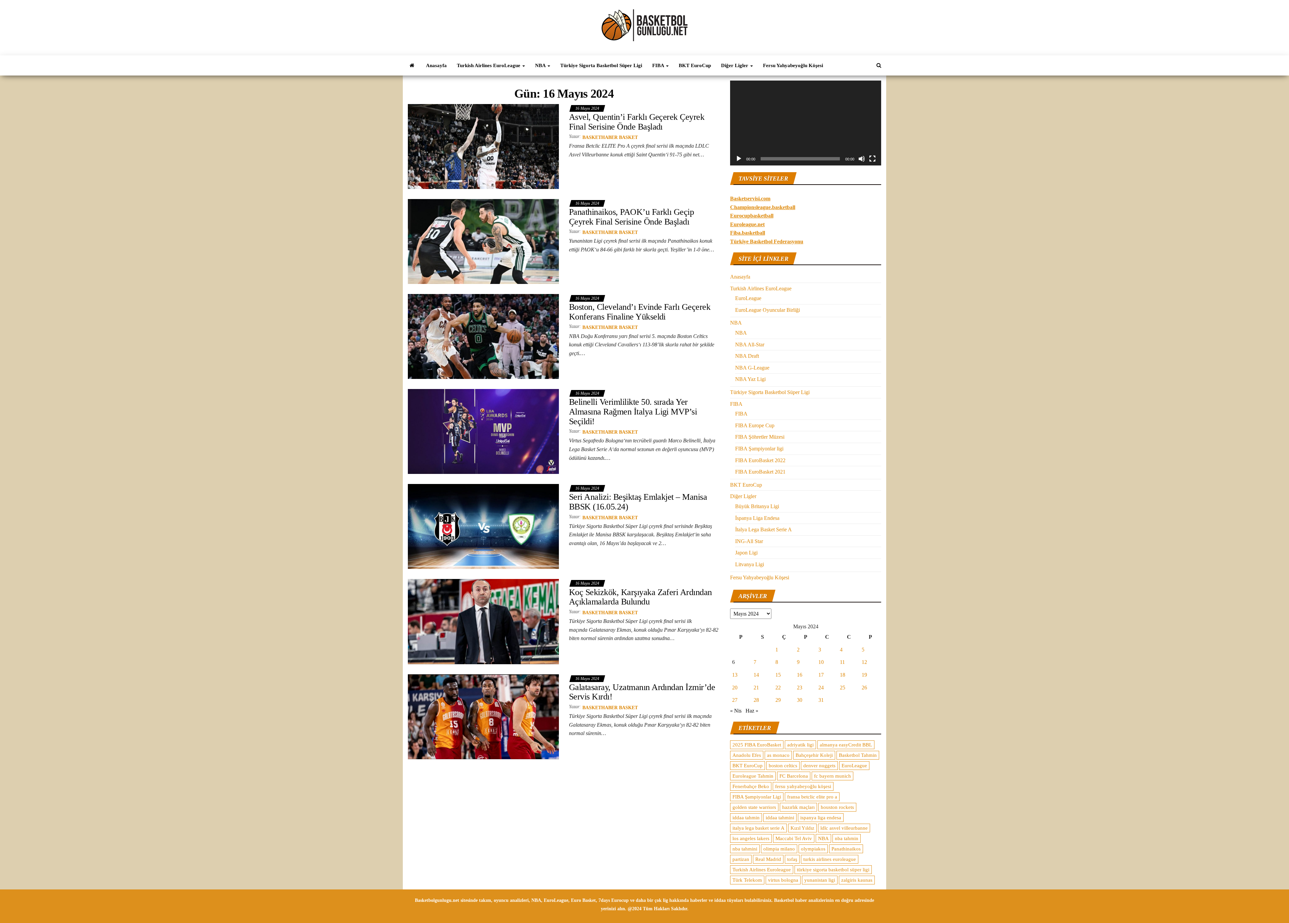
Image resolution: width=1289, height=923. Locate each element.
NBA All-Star (749, 344)
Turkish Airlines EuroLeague (489, 65)
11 (842, 662)
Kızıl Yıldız (802, 828)
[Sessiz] (861, 158)
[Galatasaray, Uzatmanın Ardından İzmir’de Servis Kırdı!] (483, 716)
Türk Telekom (747, 880)
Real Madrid (768, 859)
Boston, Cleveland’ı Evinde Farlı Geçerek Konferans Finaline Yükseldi (639, 312)
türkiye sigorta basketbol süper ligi (833, 869)
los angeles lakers (750, 838)
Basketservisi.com (750, 198)
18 (842, 675)
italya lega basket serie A (758, 828)
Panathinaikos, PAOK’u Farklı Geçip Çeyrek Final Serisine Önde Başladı (631, 217)
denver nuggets (819, 765)
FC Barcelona (793, 776)
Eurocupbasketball (751, 215)
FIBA (658, 65)
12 (864, 662)
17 (821, 675)
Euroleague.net (747, 224)
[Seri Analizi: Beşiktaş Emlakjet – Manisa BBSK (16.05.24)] (483, 526)
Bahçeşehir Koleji (814, 755)
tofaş (792, 859)
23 (799, 687)
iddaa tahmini (780, 817)
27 (734, 700)
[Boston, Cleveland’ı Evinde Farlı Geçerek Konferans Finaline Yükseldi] (483, 336)
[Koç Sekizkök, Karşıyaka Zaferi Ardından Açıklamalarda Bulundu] (483, 621)
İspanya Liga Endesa (757, 518)
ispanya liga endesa (820, 817)
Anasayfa (436, 65)
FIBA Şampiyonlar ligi (759, 448)
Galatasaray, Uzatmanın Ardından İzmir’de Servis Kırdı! (642, 692)
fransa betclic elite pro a (812, 796)
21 (756, 687)
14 (756, 675)
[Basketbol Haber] (412, 65)
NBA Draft (747, 356)
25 (842, 687)
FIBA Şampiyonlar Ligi (756, 796)
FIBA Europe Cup (754, 425)
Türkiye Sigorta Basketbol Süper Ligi (601, 65)
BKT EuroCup (695, 65)
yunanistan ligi (819, 880)
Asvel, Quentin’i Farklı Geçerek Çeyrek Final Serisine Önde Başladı (636, 122)
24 (821, 687)
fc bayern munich (832, 776)
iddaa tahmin (746, 817)
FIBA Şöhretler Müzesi (759, 437)
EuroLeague (748, 298)
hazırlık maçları (798, 807)
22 (778, 687)
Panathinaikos (846, 849)
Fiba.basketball (747, 233)
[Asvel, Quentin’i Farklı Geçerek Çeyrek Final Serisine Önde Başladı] (483, 146)
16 (799, 675)
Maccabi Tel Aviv (793, 838)
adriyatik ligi (800, 744)
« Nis (736, 711)
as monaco (778, 755)
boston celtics (783, 765)
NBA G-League (752, 368)
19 (864, 675)
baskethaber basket (610, 137)
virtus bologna (783, 880)
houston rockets (837, 807)
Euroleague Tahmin (752, 776)
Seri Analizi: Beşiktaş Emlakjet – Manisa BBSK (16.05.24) (638, 502)
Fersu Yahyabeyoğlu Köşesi (793, 65)
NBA (541, 65)
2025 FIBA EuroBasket (756, 744)
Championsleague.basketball (762, 207)
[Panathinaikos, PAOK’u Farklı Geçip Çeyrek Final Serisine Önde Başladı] (483, 241)
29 (778, 700)
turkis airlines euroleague (829, 859)
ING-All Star (749, 541)
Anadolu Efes (746, 755)
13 (734, 675)
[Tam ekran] (872, 158)
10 (821, 662)
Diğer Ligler (735, 65)
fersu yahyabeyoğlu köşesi (803, 786)
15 (778, 675)
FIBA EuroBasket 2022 (760, 460)
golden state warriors (754, 807)
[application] (805, 123)
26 (864, 687)
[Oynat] (738, 158)
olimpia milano (779, 849)
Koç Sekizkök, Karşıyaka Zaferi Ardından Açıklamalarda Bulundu (640, 597)
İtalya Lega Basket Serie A (763, 529)
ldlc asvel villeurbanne (844, 828)
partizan (740, 859)
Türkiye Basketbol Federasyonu (766, 241)
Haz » (752, 711)
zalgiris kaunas (856, 880)
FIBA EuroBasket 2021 (760, 472)
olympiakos (813, 849)
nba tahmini (744, 849)
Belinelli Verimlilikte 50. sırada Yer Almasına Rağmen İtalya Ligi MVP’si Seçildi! (633, 411)
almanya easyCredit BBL (846, 744)
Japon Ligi (746, 552)
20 (734, 687)
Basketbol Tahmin (858, 755)
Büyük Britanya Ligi (757, 506)
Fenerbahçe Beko (750, 786)
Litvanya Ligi (749, 564)
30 (799, 700)
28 (756, 700)
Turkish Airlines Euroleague (761, 869)
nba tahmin (846, 838)
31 (821, 700)
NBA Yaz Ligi (750, 379)
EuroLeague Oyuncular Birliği (767, 310)
